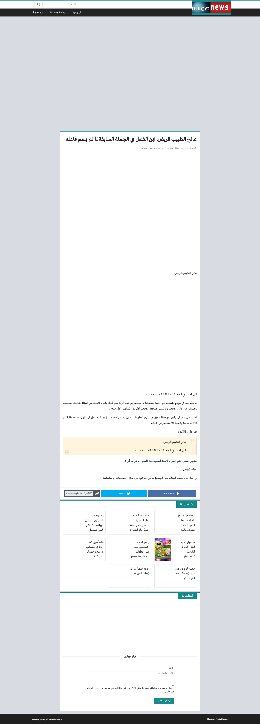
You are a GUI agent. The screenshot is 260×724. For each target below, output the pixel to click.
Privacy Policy (58, 12)
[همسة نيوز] (211, 8)
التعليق (171, 668)
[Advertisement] (130, 73)
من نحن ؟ (38, 12)
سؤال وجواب (173, 148)
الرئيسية (77, 12)
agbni (188, 148)
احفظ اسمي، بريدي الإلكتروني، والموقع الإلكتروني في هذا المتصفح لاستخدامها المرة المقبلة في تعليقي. (130, 690)
